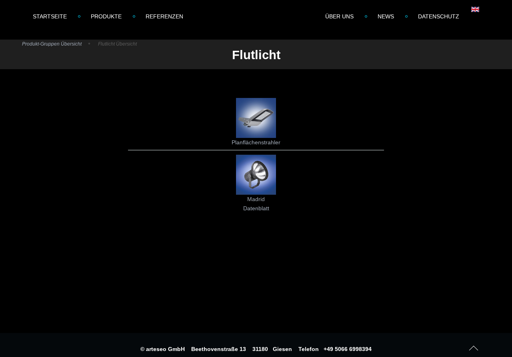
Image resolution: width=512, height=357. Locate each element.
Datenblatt (256, 208)
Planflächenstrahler (256, 142)
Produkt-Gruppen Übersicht (52, 44)
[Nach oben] (474, 347)
